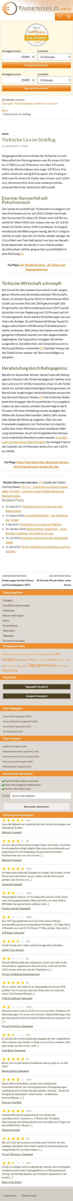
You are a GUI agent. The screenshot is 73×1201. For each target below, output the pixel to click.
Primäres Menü (68, 17)
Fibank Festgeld (11, 1130)
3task (24, 146)
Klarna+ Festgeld (12, 1102)
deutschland (30, 654)
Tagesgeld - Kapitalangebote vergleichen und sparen (30, 103)
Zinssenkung (9, 670)
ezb (56, 654)
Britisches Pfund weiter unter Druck (54, 580)
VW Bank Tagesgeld (13, 932)
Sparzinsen (12, 666)
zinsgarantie (63, 666)
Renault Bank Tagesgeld (15, 1070)
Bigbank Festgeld (12, 832)
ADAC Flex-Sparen (13, 949)
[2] (42, 348)
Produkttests (10, 625)
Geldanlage (21, 659)
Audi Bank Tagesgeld (13, 1050)
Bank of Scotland (17, 654)
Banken (5, 654)
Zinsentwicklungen (14, 640)
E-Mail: (6, 795)
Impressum (10, 1195)
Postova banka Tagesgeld (16, 908)
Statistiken (9, 630)
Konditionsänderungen (16, 605)
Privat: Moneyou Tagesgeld (17, 1026)
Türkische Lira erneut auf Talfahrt (40, 524)
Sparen (4, 666)
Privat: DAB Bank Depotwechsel (20, 974)
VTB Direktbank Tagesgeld (17, 998)
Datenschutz (29, 1195)
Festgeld (8, 600)
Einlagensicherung (43, 654)
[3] (41, 397)
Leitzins (52, 659)
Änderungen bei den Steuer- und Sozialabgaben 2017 (18, 580)
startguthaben (22, 666)
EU (53, 654)
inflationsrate (42, 660)
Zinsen (51, 665)
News (5, 110)
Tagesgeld (8, 635)
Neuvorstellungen (13, 615)
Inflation (32, 659)
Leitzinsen (8, 610)
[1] (22, 253)
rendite (67, 660)
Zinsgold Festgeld (12, 884)
